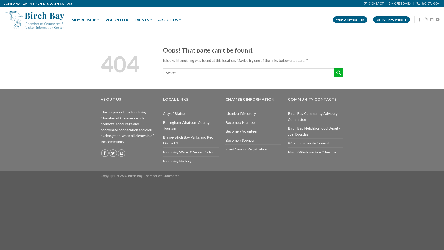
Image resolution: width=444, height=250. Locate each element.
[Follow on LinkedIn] (431, 20)
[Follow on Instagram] (425, 20)
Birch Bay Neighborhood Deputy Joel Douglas (314, 131)
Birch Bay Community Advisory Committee (313, 116)
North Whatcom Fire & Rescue (312, 152)
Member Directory (240, 113)
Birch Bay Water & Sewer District (189, 152)
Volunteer (117, 19)
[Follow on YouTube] (437, 20)
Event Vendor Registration (246, 149)
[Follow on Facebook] (419, 20)
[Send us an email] (121, 153)
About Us (168, 19)
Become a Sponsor (240, 140)
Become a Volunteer (241, 131)
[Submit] (338, 72)
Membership (83, 19)
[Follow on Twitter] (113, 153)
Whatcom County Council (308, 143)
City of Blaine (174, 113)
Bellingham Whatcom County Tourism (186, 125)
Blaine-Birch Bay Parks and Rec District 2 (188, 140)
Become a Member (240, 122)
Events (142, 19)
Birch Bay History (177, 161)
